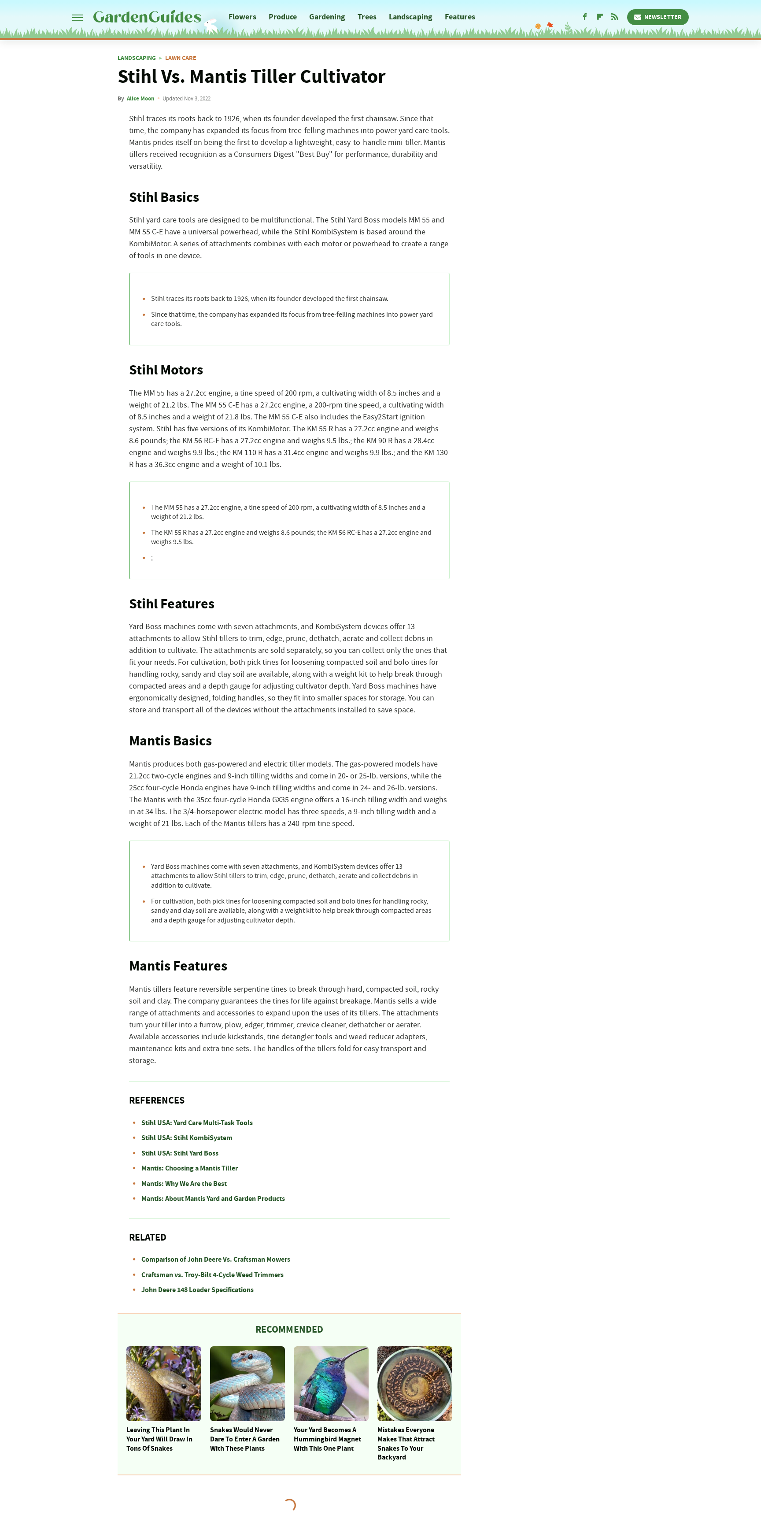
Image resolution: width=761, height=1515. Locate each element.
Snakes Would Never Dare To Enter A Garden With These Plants (245, 1439)
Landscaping (410, 17)
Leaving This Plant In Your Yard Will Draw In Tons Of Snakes (159, 1439)
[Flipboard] (600, 17)
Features (460, 17)
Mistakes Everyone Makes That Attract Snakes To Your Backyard (406, 1444)
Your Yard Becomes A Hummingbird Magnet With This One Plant (327, 1439)
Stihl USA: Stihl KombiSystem (187, 1137)
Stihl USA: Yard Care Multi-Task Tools (197, 1123)
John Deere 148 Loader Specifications (197, 1289)
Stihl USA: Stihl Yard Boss (179, 1153)
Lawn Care (180, 58)
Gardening (327, 17)
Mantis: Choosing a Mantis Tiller (189, 1168)
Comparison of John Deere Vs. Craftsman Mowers (215, 1259)
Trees (367, 17)
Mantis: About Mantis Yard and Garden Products (213, 1198)
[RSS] (615, 17)
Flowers (242, 17)
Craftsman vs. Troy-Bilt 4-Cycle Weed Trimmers (212, 1275)
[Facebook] (585, 17)
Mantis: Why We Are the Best (184, 1183)
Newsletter (663, 17)
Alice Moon (140, 98)
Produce (283, 17)
